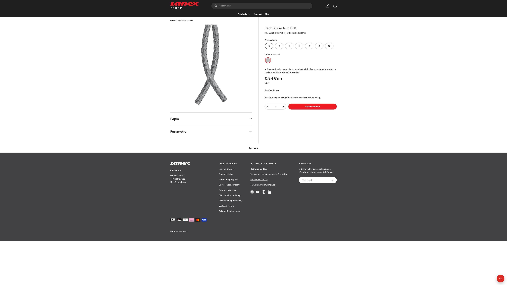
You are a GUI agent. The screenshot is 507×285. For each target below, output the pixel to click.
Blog (267, 14)
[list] (211, 65)
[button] (335, 6)
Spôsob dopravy (227, 169)
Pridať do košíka (312, 106)
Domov (172, 21)
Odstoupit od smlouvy (229, 211)
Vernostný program (228, 179)
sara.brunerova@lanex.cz (262, 184)
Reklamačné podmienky (230, 200)
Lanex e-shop (181, 231)
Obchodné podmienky (229, 195)
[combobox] (261, 6)
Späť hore (253, 148)
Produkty (242, 14)
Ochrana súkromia (227, 190)
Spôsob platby (226, 174)
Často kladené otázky (229, 184)
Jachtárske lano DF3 (185, 21)
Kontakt (258, 14)
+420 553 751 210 (258, 179)
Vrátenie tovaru (226, 206)
